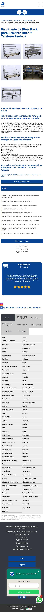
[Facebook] (24, 597)
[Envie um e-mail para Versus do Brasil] (24, 12)
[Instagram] (20, 597)
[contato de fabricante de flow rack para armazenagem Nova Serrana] (33, 73)
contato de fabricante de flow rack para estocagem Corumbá (20, 224)
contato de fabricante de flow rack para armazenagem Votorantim (22, 216)
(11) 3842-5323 (13, 175)
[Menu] (40, 4)
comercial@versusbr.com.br (22, 549)
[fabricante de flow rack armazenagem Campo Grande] (33, 51)
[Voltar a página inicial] (3, 4)
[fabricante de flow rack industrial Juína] (11, 94)
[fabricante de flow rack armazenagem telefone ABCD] (11, 73)
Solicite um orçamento (22, 181)
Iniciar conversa (24, 592)
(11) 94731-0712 (22, 249)
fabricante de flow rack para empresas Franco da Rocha (19, 233)
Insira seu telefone (24, 581)
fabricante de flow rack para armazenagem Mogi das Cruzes (20, 220)
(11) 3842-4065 (23, 252)
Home (22, 558)
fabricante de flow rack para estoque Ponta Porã (16, 201)
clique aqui (23, 175)
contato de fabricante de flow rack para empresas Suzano (19, 205)
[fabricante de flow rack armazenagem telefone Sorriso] (11, 51)
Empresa (22, 565)
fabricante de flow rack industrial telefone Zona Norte (18, 213)
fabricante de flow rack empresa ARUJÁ (14, 209)
